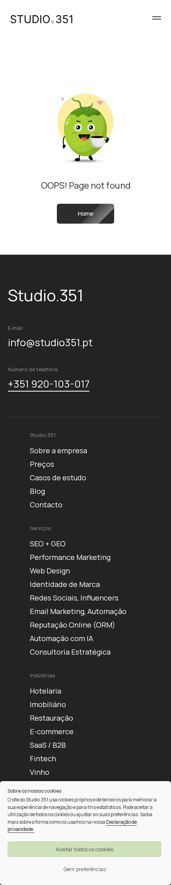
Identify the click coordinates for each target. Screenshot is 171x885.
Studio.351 (43, 435)
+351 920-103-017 (48, 384)
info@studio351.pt (50, 342)
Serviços (40, 528)
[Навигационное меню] (156, 17)
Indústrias (42, 675)
